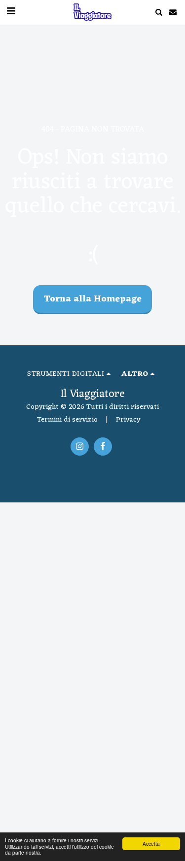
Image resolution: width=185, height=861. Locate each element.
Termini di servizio (67, 419)
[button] (158, 12)
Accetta (151, 843)
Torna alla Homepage (93, 299)
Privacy (128, 419)
